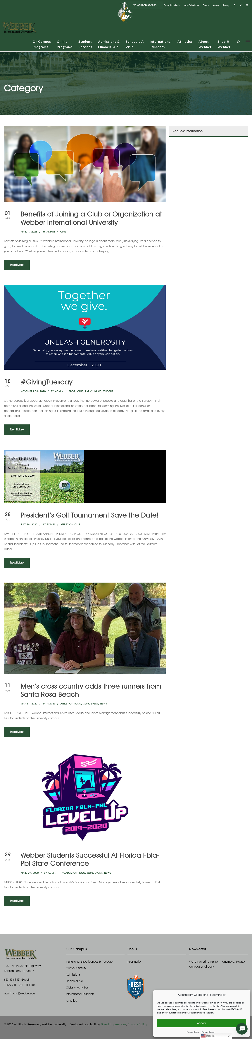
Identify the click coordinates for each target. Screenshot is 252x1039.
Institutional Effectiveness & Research (90, 961)
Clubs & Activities (77, 987)
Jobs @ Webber (191, 5)
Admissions (73, 974)
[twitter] (240, 5)
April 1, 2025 (29, 231)
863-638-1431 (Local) (17, 979)
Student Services (85, 44)
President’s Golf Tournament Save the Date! (90, 515)
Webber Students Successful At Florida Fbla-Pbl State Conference (90, 859)
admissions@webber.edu (19, 993)
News (97, 391)
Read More (17, 265)
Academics (69, 872)
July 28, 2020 (29, 524)
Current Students (172, 5)
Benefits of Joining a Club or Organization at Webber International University (91, 218)
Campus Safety (76, 968)
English (211, 1035)
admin (51, 231)
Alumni (216, 5)
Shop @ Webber (224, 44)
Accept (201, 1023)
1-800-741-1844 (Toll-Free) (19, 984)
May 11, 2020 (29, 703)
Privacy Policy (193, 1031)
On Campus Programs (42, 44)
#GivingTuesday (47, 382)
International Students (161, 44)
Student (108, 391)
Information (134, 961)
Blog (72, 391)
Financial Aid (74, 981)
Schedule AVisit (135, 44)
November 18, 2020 (33, 391)
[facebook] (234, 5)
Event (89, 391)
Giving (226, 5)
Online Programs (65, 44)
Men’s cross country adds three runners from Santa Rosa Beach (91, 690)
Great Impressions (113, 1024)
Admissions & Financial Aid (109, 44)
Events (206, 5)
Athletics (185, 41)
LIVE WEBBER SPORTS (144, 5)
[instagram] (247, 5)
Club (63, 231)
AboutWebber (205, 44)
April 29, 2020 (30, 872)
